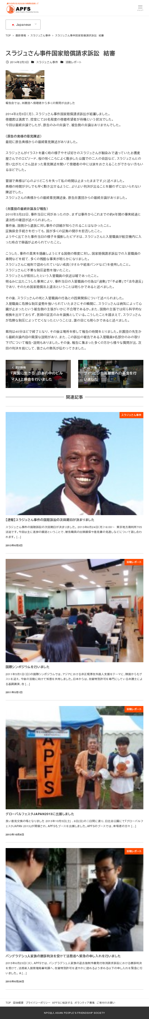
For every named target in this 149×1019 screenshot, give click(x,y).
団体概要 (18, 1002)
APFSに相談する (62, 1002)
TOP (8, 1002)
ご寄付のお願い (106, 1002)
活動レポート (74, 62)
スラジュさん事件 (47, 62)
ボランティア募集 (84, 1002)
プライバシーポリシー (38, 1002)
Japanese (23, 24)
